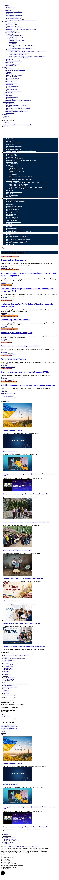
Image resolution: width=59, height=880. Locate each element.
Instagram (3, 733)
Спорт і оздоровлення (12, 64)
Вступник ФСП (7, 674)
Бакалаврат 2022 (8, 665)
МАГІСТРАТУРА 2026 (11, 24)
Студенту (5, 67)
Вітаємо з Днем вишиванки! (12, 601)
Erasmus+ (9, 106)
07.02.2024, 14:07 (9, 327)
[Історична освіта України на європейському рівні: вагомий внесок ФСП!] (17, 491)
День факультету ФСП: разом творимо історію (17, 550)
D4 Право (6, 657)
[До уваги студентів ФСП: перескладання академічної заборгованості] (17, 643)
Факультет (6, 5)
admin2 (3, 268)
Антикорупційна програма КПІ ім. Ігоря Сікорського (21, 20)
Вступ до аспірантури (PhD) (11, 840)
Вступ (5, 21)
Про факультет (10, 7)
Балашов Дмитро (27, 853)
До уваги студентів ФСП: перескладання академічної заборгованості (24, 646)
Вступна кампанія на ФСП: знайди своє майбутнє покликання (22, 623)
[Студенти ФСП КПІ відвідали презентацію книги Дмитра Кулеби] (17, 575)
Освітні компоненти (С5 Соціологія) (19, 53)
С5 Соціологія (13, 43)
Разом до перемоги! (6, 256)
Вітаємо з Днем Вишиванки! (13, 260)
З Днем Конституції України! (13, 359)
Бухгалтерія (9, 59)
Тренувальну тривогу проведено (15, 319)
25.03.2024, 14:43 (9, 299)
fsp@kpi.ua (6, 122)
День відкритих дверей (12, 32)
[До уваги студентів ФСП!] (17, 448)
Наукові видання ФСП (12, 97)
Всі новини (6, 673)
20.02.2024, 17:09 (9, 314)
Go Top (2, 854)
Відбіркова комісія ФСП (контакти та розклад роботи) (21, 29)
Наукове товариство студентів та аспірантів (18, 100)
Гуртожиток (9, 62)
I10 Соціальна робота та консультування (20, 48)
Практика (9, 81)
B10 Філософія (13, 39)
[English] (6, 118)
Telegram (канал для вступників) (9, 726)
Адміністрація (10, 9)
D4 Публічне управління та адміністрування (21, 45)
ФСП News (6, 844)
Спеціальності (10, 13)
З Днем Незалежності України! (12, 430)
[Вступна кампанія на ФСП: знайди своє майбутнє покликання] (17, 620)
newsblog (3, 354)
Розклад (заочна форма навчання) (16, 70)
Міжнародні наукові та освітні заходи (16, 110)
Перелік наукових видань (13, 99)
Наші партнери (10, 103)
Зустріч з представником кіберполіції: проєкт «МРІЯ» (25, 372)
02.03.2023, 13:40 (10, 380)
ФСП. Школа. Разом (11, 65)
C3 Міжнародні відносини (16, 40)
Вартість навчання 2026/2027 (14, 28)
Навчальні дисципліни (12, 50)
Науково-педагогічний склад (14, 12)
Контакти (6, 116)
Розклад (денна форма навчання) (15, 69)
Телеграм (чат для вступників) (9, 728)
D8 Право (12, 46)
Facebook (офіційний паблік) (8, 725)
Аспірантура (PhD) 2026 (12, 26)
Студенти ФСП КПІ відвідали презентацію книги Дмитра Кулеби (23, 578)
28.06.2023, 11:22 (10, 367)
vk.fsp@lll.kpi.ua (5, 716)
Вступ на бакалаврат (9, 837)
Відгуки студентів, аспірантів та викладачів (18, 108)
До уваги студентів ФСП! (10, 451)
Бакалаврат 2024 (8, 668)
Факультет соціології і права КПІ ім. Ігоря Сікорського (23, 846)
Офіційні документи (11, 31)
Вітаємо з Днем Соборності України (16, 332)
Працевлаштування (11, 83)
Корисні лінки (10, 113)
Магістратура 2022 (8, 679)
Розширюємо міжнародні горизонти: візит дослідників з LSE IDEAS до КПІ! (26, 522)
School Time (6, 662)
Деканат (8, 72)
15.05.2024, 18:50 (9, 283)
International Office (8, 660)
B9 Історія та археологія (16, 37)
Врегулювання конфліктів (13, 18)
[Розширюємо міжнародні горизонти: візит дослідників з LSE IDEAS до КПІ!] (17, 519)
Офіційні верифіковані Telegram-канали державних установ (28, 385)
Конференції (9, 95)
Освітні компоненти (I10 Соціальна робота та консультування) (26, 56)
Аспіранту (6, 663)
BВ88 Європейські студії (16, 35)
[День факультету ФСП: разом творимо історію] (17, 547)
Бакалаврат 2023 (8, 666)
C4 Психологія (13, 42)
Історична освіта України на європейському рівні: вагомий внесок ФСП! (25, 494)
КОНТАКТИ (6, 126)
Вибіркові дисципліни (12, 76)
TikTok (2, 734)
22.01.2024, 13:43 (9, 341)
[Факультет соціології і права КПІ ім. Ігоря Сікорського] (4, 134)
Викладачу (6, 671)
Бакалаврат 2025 (8, 669)
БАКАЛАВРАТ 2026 (11, 23)
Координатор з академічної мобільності (17, 105)
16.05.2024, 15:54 (9, 268)
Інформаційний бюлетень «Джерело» (16, 111)
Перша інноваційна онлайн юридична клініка (16, 684)
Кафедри (8, 10)
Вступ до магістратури (9, 839)
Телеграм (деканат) (6, 730)
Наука (5, 94)
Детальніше (4, 266)
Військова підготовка (12, 80)
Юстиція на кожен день (10, 695)
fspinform (3, 393)
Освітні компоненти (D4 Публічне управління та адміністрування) (27, 51)
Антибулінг (9, 92)
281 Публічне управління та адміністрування (16, 655)
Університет (15, 256)
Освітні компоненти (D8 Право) (18, 54)
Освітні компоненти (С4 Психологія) (19, 58)
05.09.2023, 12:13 (10, 354)
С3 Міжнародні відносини (10, 687)
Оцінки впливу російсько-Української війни (20, 346)
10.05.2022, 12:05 (10, 393)
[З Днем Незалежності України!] (17, 427)
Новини (5, 114)
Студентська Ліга (11, 88)
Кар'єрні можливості (9, 677)
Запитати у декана (11, 17)
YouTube (3, 731)
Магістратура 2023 (8, 680)
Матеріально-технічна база (14, 15)
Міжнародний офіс (8, 102)
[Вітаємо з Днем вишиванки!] (17, 598)
